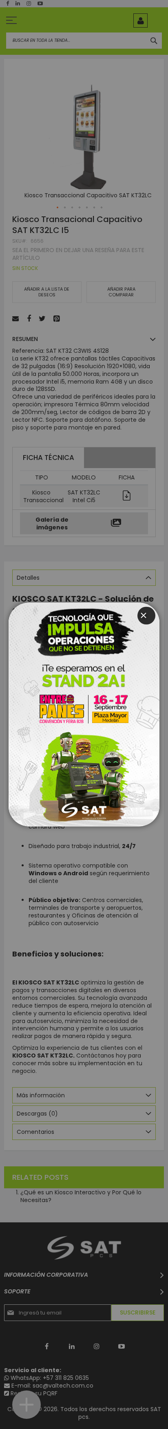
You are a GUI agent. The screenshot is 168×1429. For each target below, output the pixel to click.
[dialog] (84, 714)
